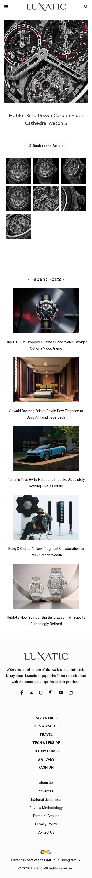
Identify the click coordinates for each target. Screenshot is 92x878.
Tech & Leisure (46, 743)
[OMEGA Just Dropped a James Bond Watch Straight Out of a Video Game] (46, 312)
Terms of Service (46, 816)
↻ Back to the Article (46, 146)
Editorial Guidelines (46, 799)
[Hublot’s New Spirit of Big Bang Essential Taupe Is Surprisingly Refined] (46, 587)
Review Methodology (46, 808)
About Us (46, 783)
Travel (46, 734)
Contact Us (46, 832)
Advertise (46, 791)
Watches (46, 759)
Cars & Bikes (46, 718)
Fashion (46, 767)
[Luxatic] (46, 6)
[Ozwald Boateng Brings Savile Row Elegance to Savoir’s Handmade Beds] (46, 380)
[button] (86, 6)
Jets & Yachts (46, 726)
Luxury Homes (46, 751)
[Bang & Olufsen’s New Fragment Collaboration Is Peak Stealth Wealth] (46, 518)
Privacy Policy (46, 824)
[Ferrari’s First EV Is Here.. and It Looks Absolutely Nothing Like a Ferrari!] (46, 449)
